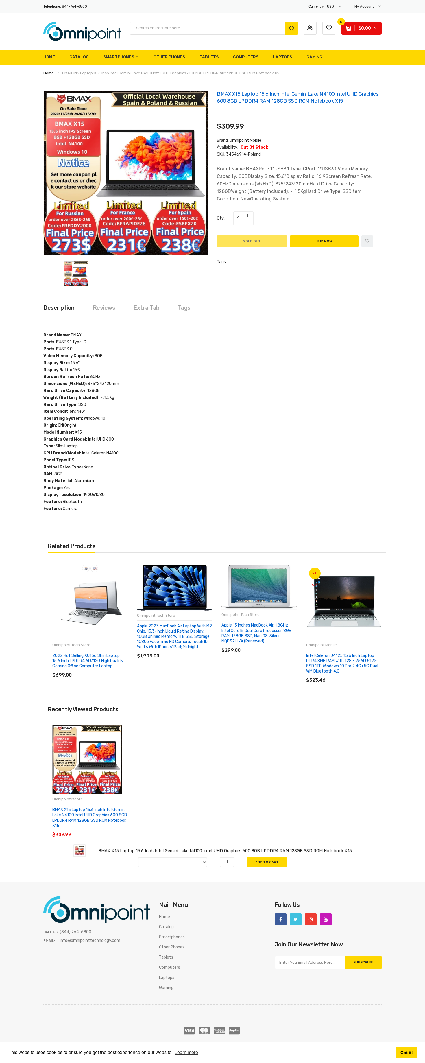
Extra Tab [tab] (146, 307)
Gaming (166, 987)
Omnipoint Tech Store (71, 645)
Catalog (166, 926)
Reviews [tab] (104, 307)
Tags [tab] (184, 307)
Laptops (166, 977)
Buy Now (324, 241)
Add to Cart (267, 862)
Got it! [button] (406, 1052)
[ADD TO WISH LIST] (105, 669)
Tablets (166, 957)
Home (48, 73)
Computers (169, 967)
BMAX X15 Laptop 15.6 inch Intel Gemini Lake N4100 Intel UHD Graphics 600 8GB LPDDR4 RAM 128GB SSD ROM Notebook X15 (89, 817)
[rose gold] (94, 568)
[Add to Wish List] (367, 241)
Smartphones (172, 937)
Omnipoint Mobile (245, 140)
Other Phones (171, 947)
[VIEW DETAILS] (94, 669)
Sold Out (252, 241)
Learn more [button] (186, 1052)
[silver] (86, 568)
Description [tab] (59, 307)
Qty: (221, 218)
